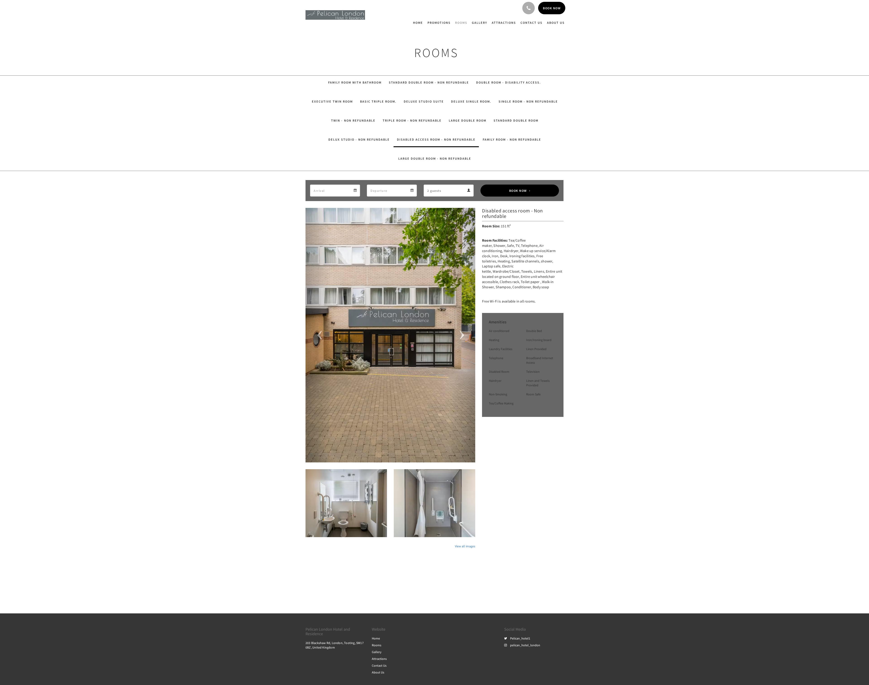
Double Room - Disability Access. (508, 82)
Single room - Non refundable (528, 101)
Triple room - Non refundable (412, 120)
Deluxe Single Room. (471, 101)
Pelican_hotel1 (520, 638)
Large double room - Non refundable (434, 158)
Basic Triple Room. (378, 101)
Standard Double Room (516, 120)
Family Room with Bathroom (355, 82)
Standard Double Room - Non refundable (429, 82)
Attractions (379, 659)
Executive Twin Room (332, 101)
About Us (378, 672)
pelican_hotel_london (525, 645)
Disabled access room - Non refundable (436, 139)
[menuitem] (419, 22)
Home (376, 638)
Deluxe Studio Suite (424, 101)
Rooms (376, 645)
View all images (465, 546)
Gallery (377, 652)
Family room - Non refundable (512, 139)
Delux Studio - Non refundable (359, 139)
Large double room (467, 120)
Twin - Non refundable (353, 120)
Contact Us (379, 665)
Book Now (518, 191)
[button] (318, 335)
